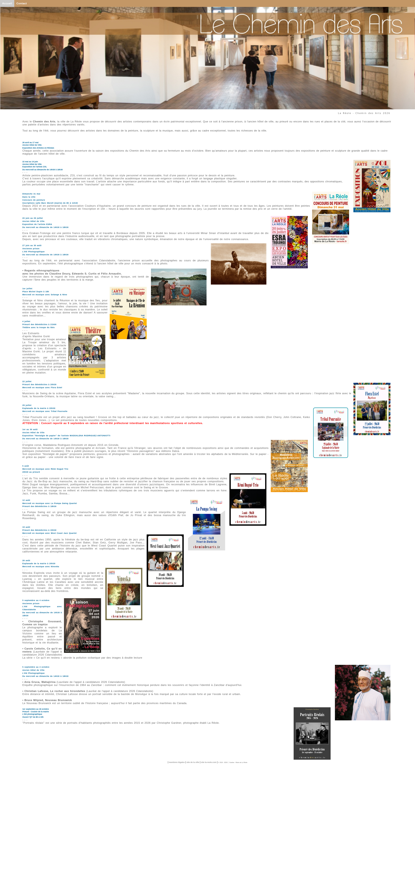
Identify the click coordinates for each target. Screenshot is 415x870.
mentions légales (177, 762)
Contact (21, 3)
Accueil (7, 3)
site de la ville (193, 762)
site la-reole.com (208, 762)
